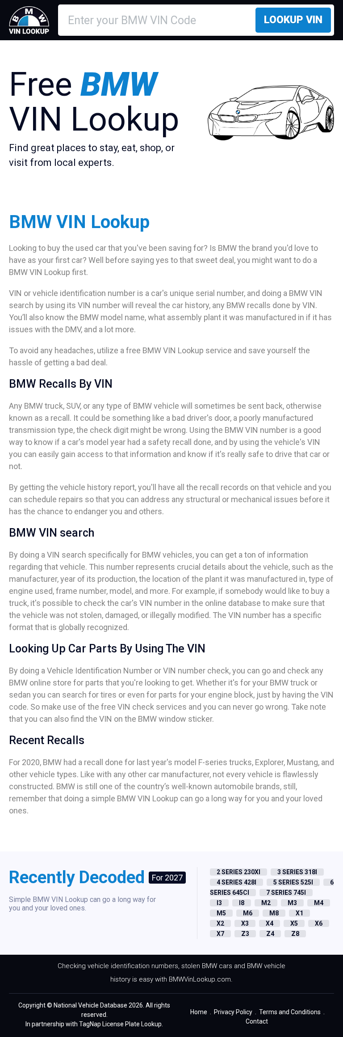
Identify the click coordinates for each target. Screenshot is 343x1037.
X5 (294, 923)
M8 (274, 913)
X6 (318, 923)
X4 (269, 923)
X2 (220, 923)
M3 (292, 902)
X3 (245, 923)
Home (198, 1012)
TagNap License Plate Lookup (120, 1024)
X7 (220, 933)
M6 (247, 913)
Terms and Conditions (290, 1012)
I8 (241, 902)
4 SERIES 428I (236, 882)
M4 (318, 902)
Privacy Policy (233, 1012)
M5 (221, 913)
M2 (266, 902)
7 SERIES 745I (286, 892)
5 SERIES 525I (293, 882)
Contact (257, 1021)
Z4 (270, 933)
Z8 (295, 933)
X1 (299, 913)
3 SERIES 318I (297, 872)
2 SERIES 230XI (238, 872)
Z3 (245, 933)
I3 (219, 902)
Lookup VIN (293, 20)
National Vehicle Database (90, 1005)
